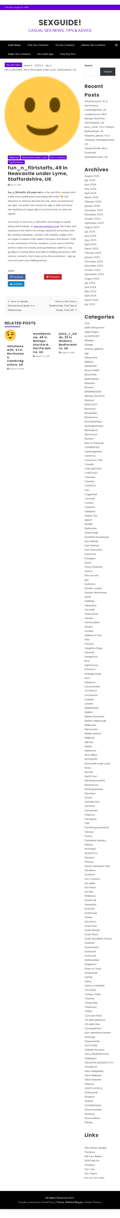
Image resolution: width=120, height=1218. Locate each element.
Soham (88, 917)
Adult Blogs (14, 45)
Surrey (88, 981)
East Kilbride (91, 541)
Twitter (35, 276)
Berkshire (90, 383)
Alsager (89, 344)
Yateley (89, 1122)
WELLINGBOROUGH (97, 1053)
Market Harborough (95, 720)
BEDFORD (91, 374)
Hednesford (91, 613)
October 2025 (92, 218)
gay (87, 579)
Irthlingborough (93, 673)
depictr (88, 519)
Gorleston (90, 584)
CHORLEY (90, 485)
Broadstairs (91, 412)
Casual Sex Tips (93, 459)
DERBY (89, 524)
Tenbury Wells (93, 994)
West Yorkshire (93, 1079)
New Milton (91, 754)
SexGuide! (60, 22)
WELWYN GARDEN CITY (99, 1062)
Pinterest (53, 276)
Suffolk (88, 977)
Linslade (89, 699)
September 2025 (94, 222)
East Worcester (93, 549)
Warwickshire (92, 1041)
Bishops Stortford (94, 395)
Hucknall (89, 652)
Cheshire (89, 481)
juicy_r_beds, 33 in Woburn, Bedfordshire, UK (68, 341)
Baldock (89, 361)
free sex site (91, 575)
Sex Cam (90, 1169)
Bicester (89, 387)
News (88, 767)
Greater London (93, 588)
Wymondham (92, 1118)
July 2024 (90, 282)
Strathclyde (91, 972)
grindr (88, 596)
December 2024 (94, 261)
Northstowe (91, 784)
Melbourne (90, 724)
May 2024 (90, 291)
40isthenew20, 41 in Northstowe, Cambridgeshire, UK (15, 355)
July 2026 (90, 180)
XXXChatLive (92, 1160)
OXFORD (90, 806)
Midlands (14, 157)
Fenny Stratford (93, 566)
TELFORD (90, 990)
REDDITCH (91, 853)
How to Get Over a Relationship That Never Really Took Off (63, 305)
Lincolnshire (91, 695)
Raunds (89, 844)
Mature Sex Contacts (93, 45)
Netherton (90, 750)
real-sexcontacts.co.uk (46, 226)
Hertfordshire (92, 622)
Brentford (90, 408)
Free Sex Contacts (38, 45)
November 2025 (94, 214)
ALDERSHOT (92, 336)
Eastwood (90, 553)
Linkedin (17, 283)
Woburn (89, 1100)
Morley (88, 746)
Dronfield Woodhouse (97, 537)
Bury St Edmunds (94, 443)
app (87, 353)
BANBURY (91, 365)
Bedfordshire (92, 378)
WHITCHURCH (93, 1088)
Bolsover (89, 400)
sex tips (89, 891)
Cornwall (89, 498)
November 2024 (94, 265)
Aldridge (89, 340)
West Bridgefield (94, 1071)
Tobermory (91, 1006)
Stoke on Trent (93, 968)
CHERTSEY (91, 472)
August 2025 (92, 227)
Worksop (90, 1113)
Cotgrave (90, 506)
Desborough (91, 532)
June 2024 (90, 287)
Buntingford (91, 430)
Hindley (89, 626)
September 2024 (94, 274)
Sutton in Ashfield (94, 985)
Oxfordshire (91, 810)
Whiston (89, 1083)
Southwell (90, 951)
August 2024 (92, 278)
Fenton (88, 571)
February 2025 (93, 252)
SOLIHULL (91, 921)
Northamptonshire (95, 780)
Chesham (90, 477)
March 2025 (91, 248)
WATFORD (91, 1045)
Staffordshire (16, 162)
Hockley (89, 630)
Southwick (90, 955)
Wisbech (90, 1096)
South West (91, 934)
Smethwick (91, 912)
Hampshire (91, 605)
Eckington (90, 558)
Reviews (89, 857)
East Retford (92, 545)
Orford (88, 797)
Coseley (89, 502)
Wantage (90, 1036)
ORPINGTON (92, 801)
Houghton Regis (93, 648)
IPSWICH (90, 669)
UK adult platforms (95, 1019)
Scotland (89, 874)
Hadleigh (89, 600)
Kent (87, 677)
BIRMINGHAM (93, 391)
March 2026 (91, 197)
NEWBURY (91, 759)
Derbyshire (91, 528)
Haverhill (89, 609)
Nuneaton (90, 793)
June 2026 (90, 184)
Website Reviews (95, 1049)
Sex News (90, 887)
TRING (88, 1011)
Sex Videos (91, 1173)
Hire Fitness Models (96, 1147)
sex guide (90, 883)
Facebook (17, 276)
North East (91, 776)
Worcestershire (93, 1109)
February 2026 (93, 201)
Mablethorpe (92, 707)
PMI (87, 823)
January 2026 (92, 205)
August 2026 (92, 175)
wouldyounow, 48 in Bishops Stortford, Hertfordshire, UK (42, 343)
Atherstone (91, 357)
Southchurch (91, 947)
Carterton (90, 455)
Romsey (89, 861)
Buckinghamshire (94, 425)
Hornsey (89, 643)
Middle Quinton (93, 733)
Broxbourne (91, 417)
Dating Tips (91, 515)
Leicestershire (92, 686)
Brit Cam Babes (93, 1156)
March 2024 (91, 299)
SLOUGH (90, 908)
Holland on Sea (93, 635)
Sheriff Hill (90, 900)
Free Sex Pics (67, 53)
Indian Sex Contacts (19, 53)
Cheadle (89, 464)
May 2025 (90, 240)
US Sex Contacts (65, 45)
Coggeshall (91, 494)
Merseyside (91, 729)
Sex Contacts (58, 157)
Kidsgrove (90, 682)
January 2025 (92, 257)
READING (90, 848)
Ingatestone (91, 665)
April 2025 (90, 244)
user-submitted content (98, 1032)
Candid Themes (92, 1202)
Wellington (91, 1058)
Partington (91, 818)
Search (88, 65)
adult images (92, 331)
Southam (90, 942)
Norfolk (89, 771)
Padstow (90, 814)
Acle (87, 323)
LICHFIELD (91, 690)
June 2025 (90, 235)
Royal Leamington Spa (97, 865)
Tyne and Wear (93, 1015)
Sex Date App (45, 53)
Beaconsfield (92, 370)
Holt (87, 639)
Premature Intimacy (95, 840)
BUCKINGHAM (93, 421)
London (89, 703)
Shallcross (90, 895)
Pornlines (90, 1152)
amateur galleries (94, 348)
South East (91, 925)
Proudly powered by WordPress (36, 1202)
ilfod (87, 660)
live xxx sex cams (94, 1177)
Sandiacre (90, 870)
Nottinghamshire (94, 789)
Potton (88, 836)
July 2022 (90, 304)
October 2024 (92, 269)
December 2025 (94, 210)
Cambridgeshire (93, 451)
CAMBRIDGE (92, 447)
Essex (88, 562)
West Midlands (93, 1075)
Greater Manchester (96, 592)
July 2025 (90, 231)
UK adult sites (92, 1024)
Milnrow (89, 742)
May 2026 (90, 188)
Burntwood (91, 434)
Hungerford (91, 656)
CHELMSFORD (93, 468)
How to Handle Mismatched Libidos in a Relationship (21, 305)
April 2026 (90, 193)
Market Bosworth (94, 716)
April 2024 (90, 295)
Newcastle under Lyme (35, 157)
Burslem (89, 438)
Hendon (89, 618)
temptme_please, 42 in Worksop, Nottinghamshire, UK (100, 140)
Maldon (89, 712)
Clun (87, 490)
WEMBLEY (91, 1066)
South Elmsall (92, 930)
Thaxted (89, 998)
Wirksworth (91, 1092)
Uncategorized (93, 1028)
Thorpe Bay (91, 1002)
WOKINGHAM (93, 1105)
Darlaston (90, 511)
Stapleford (90, 964)
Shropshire (90, 904)
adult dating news (95, 327)
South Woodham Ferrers (98, 938)
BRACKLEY (91, 404)
